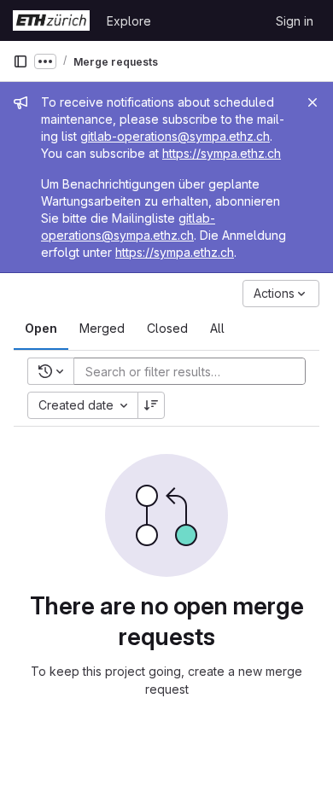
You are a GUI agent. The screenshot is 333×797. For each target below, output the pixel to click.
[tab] (41, 328)
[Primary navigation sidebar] (20, 61)
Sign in (294, 21)
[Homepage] (51, 20)
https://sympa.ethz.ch (221, 153)
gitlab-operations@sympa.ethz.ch (175, 136)
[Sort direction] (151, 405)
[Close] (312, 102)
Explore (129, 21)
